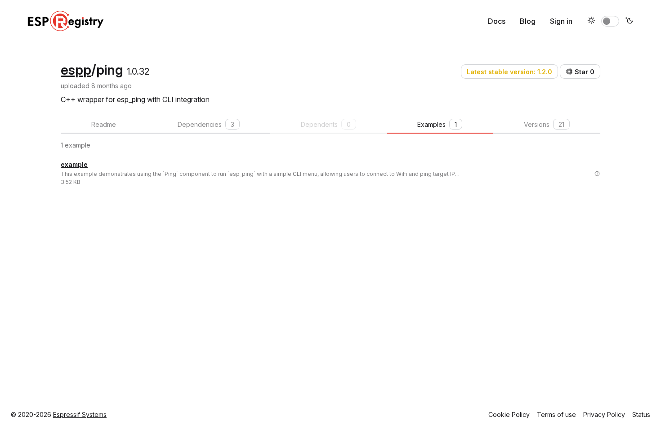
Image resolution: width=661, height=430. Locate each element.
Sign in (561, 21)
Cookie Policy (509, 414)
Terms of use (556, 414)
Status (641, 414)
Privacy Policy (604, 414)
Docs (496, 21)
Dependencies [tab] (206, 124)
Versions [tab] (544, 124)
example (74, 164)
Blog (528, 21)
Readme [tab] (103, 124)
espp (76, 70)
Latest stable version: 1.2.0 (509, 72)
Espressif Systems (80, 414)
